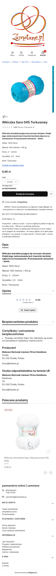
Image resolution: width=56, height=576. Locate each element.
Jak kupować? (8, 541)
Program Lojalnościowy (12, 544)
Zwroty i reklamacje (10, 552)
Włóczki (15, 62)
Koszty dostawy (9, 528)
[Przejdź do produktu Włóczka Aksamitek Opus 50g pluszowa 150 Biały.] (28, 431)
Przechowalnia (8, 514)
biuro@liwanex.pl (10, 363)
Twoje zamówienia (10, 509)
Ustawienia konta (9, 511)
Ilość (4, 177)
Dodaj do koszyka (25, 194)
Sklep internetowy (25, 573)
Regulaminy (7, 549)
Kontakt (5, 563)
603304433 (11, 490)
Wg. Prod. (25, 62)
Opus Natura (36, 62)
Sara (45, 62)
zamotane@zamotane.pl (16, 497)
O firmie (5, 566)
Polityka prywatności (11, 547)
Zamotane (6, 62)
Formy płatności (8, 525)
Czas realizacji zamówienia (13, 530)
